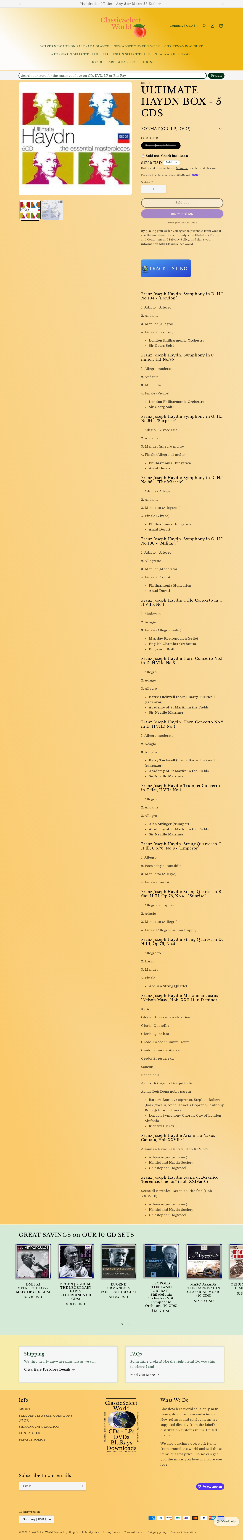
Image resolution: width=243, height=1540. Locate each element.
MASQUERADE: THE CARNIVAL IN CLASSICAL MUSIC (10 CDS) (204, 1290)
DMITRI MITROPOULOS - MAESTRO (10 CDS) (33, 1288)
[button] (204, 26)
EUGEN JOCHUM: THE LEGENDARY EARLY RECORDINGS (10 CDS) (75, 1291)
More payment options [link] (182, 222)
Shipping (182, 168)
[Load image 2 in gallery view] (52, 210)
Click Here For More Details (47, 1369)
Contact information (183, 1532)
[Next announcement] (223, 3)
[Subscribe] (82, 1486)
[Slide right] (129, 1324)
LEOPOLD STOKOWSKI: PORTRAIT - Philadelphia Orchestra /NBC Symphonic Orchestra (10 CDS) (161, 1295)
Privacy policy (111, 1532)
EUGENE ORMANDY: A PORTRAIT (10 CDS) (118, 1288)
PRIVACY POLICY (32, 1439)
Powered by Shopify (66, 1532)
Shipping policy (157, 1532)
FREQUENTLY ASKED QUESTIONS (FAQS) (46, 1418)
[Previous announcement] (20, 3)
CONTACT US (29, 1433)
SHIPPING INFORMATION (39, 1426)
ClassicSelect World (41, 1532)
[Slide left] (113, 1324)
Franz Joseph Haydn (163, 146)
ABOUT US (27, 1409)
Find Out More (142, 1375)
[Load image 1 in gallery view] (30, 210)
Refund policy (90, 1532)
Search (216, 75)
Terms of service (134, 1532)
